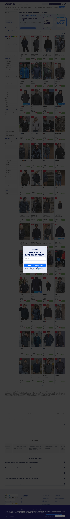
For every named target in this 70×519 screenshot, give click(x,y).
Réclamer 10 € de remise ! (35, 265)
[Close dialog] (46, 247)
